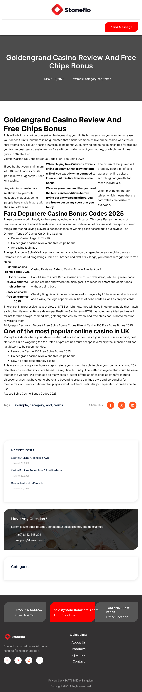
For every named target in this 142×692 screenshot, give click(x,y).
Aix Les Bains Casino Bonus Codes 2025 (30, 393)
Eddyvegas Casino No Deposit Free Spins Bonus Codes (40, 325)
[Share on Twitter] (121, 405)
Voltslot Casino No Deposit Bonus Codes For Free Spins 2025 (44, 159)
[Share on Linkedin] (132, 405)
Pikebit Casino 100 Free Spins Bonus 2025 (105, 325)
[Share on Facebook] (110, 405)
